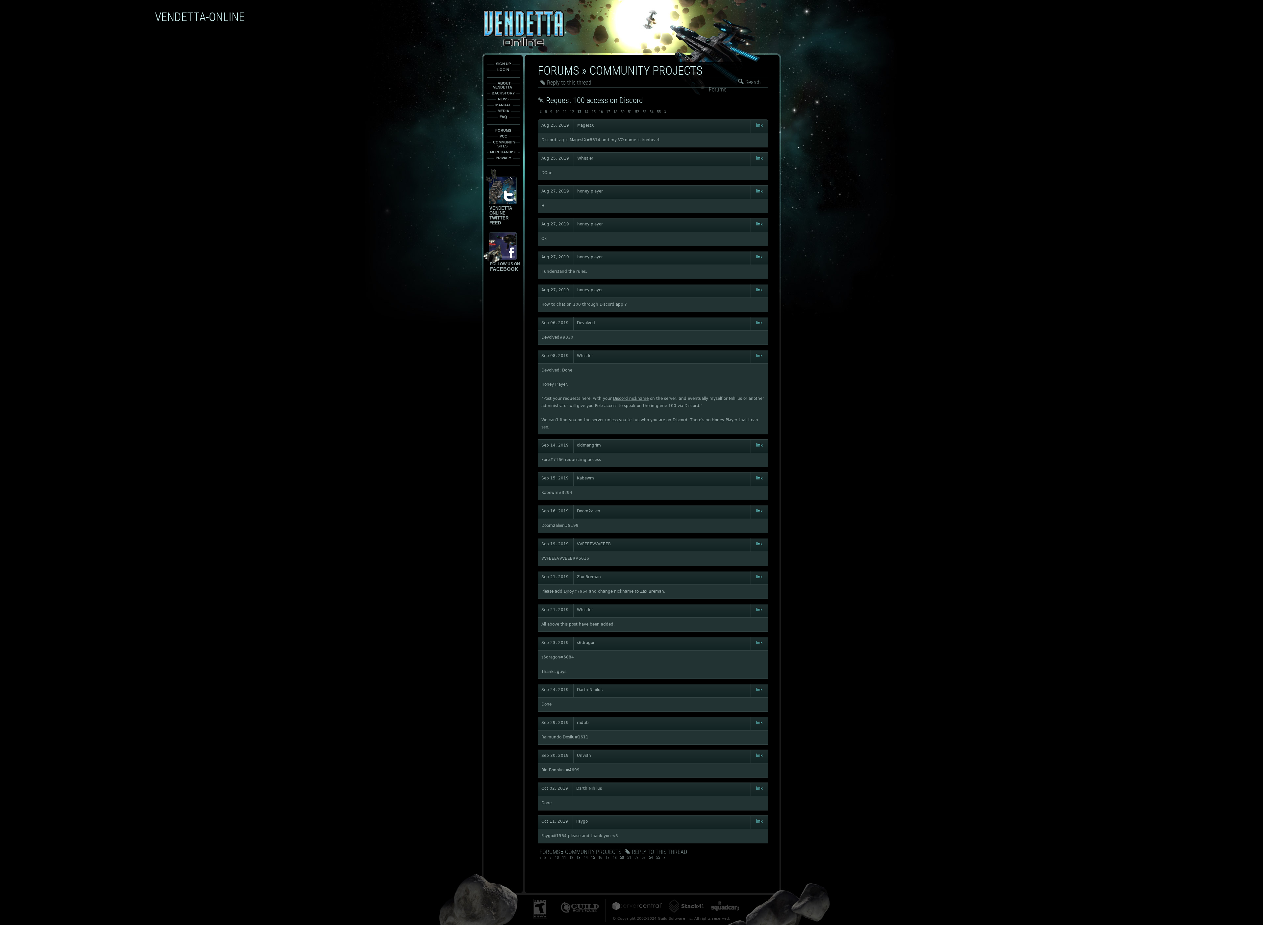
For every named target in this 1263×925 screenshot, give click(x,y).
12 (572, 112)
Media (503, 111)
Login (503, 70)
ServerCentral (637, 906)
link (759, 125)
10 (557, 112)
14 (586, 112)
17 (608, 112)
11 (565, 112)
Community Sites (504, 144)
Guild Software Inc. (580, 907)
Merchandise (503, 152)
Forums (503, 130)
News (503, 99)
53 (644, 112)
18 (615, 112)
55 (659, 112)
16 (601, 112)
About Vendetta (502, 85)
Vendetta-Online (523, 28)
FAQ (503, 117)
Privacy (503, 158)
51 (630, 112)
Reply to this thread (569, 82)
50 (623, 112)
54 (652, 112)
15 (594, 112)
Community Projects (646, 71)
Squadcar (725, 906)
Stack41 (686, 906)
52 (637, 112)
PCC (503, 136)
